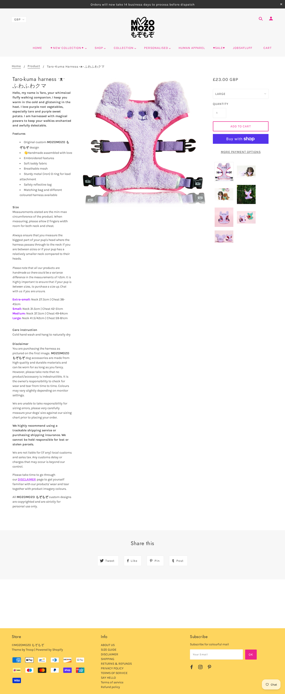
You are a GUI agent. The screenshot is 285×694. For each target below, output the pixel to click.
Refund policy (110, 687)
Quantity (219, 104)
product (34, 66)
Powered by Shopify (49, 650)
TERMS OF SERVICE (114, 673)
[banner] (143, 27)
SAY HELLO (108, 678)
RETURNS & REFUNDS (116, 664)
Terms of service (112, 682)
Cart (267, 48)
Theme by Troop (23, 650)
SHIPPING (107, 659)
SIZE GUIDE (108, 650)
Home (16, 66)
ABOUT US (108, 645)
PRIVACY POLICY (112, 668)
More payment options (241, 152)
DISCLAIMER (27, 479)
